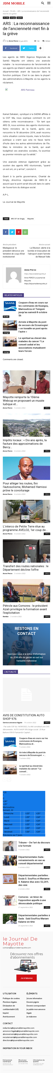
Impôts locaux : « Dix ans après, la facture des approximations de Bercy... (25, 444)
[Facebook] (5, 232)
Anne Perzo (13, 41)
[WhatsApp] (25, 232)
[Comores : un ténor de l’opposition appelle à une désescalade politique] (10, 900)
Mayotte (30, 219)
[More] (40, 48)
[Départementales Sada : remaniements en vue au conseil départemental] (10, 860)
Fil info (13, 11)
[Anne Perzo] (5, 41)
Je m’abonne (32, 1016)
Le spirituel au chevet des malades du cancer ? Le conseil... (31, 769)
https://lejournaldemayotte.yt (35, 274)
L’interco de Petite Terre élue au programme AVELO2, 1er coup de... (25, 528)
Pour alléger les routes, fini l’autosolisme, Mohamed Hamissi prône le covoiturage (25, 487)
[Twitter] (12, 232)
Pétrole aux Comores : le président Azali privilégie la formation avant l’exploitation (25, 609)
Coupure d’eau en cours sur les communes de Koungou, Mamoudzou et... (33, 741)
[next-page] (9, 779)
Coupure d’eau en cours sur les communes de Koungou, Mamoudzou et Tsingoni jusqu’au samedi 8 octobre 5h (33, 309)
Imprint (6, 1013)
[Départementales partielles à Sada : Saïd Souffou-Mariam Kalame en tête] (10, 919)
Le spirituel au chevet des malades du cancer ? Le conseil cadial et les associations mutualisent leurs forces (32, 344)
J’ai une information (34, 998)
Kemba (5, 616)
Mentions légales (10, 1002)
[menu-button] (48, 3)
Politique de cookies (11, 998)
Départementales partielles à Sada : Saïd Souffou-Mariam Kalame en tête (34, 918)
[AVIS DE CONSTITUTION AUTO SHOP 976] (26, 695)
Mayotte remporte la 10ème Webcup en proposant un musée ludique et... (23, 400)
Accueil (5, 11)
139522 (47, 408)
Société (19, 18)
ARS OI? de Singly (18, 219)
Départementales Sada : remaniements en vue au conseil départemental (31, 860)
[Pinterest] (18, 232)
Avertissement (9, 1016)
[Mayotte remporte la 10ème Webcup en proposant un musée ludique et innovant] (26, 381)
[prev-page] (4, 779)
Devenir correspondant (36, 1006)
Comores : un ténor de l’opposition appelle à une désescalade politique (32, 900)
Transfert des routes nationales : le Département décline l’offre (25, 567)
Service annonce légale (12, 722)
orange (13, 18)
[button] (42, 3)
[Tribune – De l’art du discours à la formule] (10, 846)
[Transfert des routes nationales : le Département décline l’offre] (26, 551)
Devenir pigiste (33, 1002)
